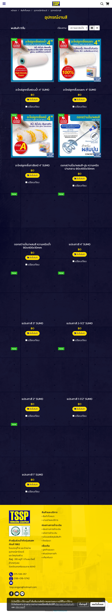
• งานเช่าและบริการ (50, 520)
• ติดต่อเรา (46, 540)
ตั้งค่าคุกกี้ (83, 604)
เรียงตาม (63, 28)
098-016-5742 (22, 578)
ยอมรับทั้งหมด (97, 604)
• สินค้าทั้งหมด (48, 516)
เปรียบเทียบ (33, 106)
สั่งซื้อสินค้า (33, 99)
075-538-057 (20, 574)
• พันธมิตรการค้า (49, 553)
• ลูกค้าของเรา (48, 549)
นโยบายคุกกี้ (20, 607)
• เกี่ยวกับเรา (47, 557)
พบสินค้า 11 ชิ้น (18, 28)
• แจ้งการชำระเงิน (49, 533)
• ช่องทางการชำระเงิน (51, 529)
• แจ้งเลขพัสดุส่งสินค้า (51, 536)
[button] (101, 3)
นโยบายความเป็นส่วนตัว (64, 604)
